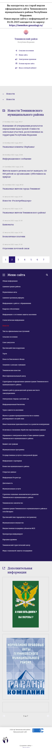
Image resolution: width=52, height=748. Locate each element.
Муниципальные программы (13, 450)
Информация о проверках (12, 461)
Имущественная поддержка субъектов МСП (19, 528)
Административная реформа (13, 298)
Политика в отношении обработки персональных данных (24, 430)
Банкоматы (8, 224)
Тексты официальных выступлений (16, 331)
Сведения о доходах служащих (14, 365)
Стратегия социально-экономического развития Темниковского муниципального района (20, 496)
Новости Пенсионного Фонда (13, 359)
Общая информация (10, 281)
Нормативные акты (10, 292)
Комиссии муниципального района (16, 466)
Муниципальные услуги (12, 489)
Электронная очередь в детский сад (16, 399)
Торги (5, 354)
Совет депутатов (9, 342)
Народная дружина (10, 539)
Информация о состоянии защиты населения (19, 314)
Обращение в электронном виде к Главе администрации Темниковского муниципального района (23, 437)
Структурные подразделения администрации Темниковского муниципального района (25, 383)
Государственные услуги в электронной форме (20, 455)
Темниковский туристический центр (16, 545)
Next (48, 716)
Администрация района (11, 287)
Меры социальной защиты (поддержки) (17, 551)
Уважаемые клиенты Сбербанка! (19, 147)
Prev (4, 716)
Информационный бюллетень (14, 404)
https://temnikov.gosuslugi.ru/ (26, 25)
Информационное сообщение (17, 159)
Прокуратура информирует (13, 534)
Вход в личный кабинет (27, 68)
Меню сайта (23, 55)
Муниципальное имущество (13, 523)
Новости (10, 94)
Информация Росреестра (12, 478)
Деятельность (8, 483)
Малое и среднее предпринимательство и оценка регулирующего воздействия (21, 417)
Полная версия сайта (26, 64)
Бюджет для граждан (10, 444)
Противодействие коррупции (14, 348)
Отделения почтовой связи (16, 248)
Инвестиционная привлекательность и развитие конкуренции (26, 424)
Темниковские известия (12, 370)
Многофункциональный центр (14, 376)
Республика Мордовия (26, 42)
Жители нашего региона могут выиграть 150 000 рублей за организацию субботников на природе (25, 174)
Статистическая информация (13, 320)
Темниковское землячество (13, 503)
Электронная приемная (27, 59)
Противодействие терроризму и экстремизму (19, 517)
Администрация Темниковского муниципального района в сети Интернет (25, 510)
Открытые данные (9, 472)
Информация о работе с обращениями (17, 303)
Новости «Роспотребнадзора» (17, 201)
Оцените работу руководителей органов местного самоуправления (21, 391)
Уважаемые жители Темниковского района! (24, 212)
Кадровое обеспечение (11, 309)
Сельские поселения (26, 51)
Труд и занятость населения (13, 410)
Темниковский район (26, 39)
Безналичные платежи (14, 236)
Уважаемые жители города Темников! (21, 189)
